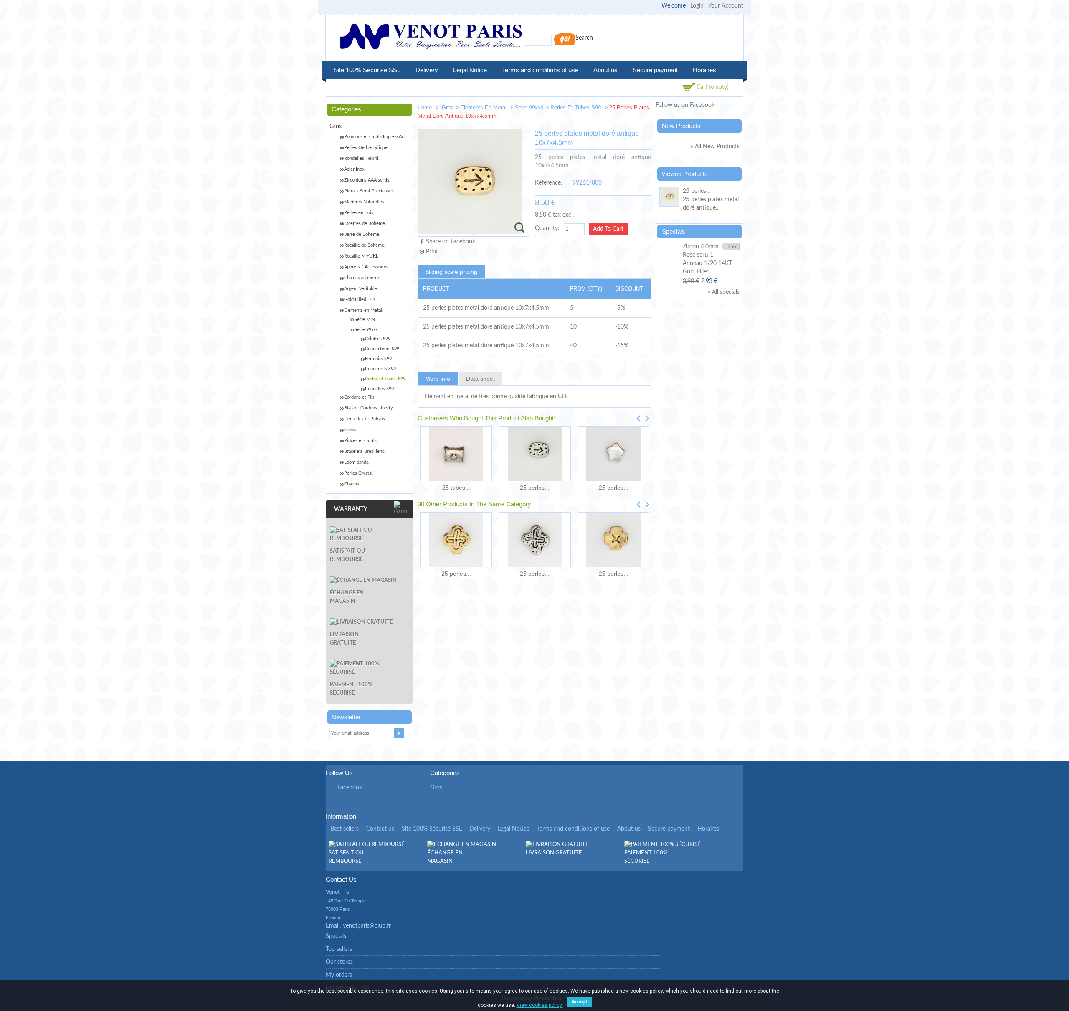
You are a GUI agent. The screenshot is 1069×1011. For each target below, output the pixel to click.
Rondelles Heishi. (362, 158)
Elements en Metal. (484, 107)
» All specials (724, 292)
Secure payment (655, 69)
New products (681, 125)
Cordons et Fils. (360, 397)
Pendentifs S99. (381, 368)
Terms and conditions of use (540, 69)
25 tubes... (456, 487)
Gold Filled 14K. (360, 299)
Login (697, 6)
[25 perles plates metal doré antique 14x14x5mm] (456, 539)
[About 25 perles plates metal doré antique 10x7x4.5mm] (669, 198)
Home (425, 107)
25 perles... (535, 487)
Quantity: (547, 228)
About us (605, 69)
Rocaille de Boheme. (364, 245)
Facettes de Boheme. (365, 223)
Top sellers (339, 949)
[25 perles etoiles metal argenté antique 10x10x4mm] (613, 453)
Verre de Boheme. (362, 234)
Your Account (725, 6)
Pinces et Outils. (361, 440)
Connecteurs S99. (382, 348)
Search (584, 38)
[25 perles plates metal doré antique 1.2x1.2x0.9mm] (613, 539)
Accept (579, 1002)
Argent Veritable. (361, 288)
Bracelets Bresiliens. (364, 451)
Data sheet (480, 378)
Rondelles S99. (380, 389)
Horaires (704, 69)
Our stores (339, 962)
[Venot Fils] (431, 38)
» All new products (715, 146)
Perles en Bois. (359, 212)
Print (432, 252)
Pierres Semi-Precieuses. (369, 191)
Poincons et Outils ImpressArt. (375, 136)
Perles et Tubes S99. (576, 107)
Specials (673, 231)
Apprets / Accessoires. (367, 267)
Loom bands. (357, 462)
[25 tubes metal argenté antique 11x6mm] (456, 453)
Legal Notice (470, 69)
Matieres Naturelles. (364, 202)
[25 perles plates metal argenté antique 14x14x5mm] (534, 539)
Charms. (352, 484)
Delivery (426, 69)
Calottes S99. (378, 338)
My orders (339, 975)
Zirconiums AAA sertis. (367, 180)
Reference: (548, 183)
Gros (447, 107)
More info (437, 378)
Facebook (349, 788)
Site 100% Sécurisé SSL (367, 69)
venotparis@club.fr (367, 926)
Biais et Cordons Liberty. (369, 408)
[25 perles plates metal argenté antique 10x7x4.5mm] (534, 453)
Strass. (350, 429)
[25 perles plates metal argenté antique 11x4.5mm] (616, 109)
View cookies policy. (540, 1005)
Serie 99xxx (529, 107)
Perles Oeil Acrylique (366, 147)
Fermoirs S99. (379, 358)
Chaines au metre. (362, 277)
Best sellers (344, 829)
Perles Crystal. (359, 473)
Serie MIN (365, 319)
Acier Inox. (354, 169)
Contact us (380, 829)
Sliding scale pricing (451, 271)
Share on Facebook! (451, 242)
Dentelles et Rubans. (365, 419)
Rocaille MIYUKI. (361, 256)
